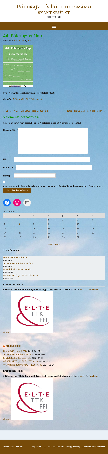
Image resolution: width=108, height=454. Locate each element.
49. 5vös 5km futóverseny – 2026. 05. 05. (22, 365)
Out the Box (17, 447)
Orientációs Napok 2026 (15, 257)
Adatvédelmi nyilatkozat (93, 447)
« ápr (50, 244)
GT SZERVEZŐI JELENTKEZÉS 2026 (20, 275)
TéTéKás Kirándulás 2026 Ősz (18, 263)
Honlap (6, 176)
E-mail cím (9, 167)
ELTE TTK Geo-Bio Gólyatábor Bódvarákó (25, 111)
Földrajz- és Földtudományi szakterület (54, 9)
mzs (29, 41)
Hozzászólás (10, 130)
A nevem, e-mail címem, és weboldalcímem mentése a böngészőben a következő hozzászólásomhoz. (53, 186)
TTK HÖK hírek (13, 346)
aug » (57, 244)
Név (6, 159)
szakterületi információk (30, 99)
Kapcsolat (36, 447)
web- (82, 289)
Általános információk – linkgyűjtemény (62, 447)
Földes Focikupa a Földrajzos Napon (85, 111)
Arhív (15, 99)
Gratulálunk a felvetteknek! (17, 269)
